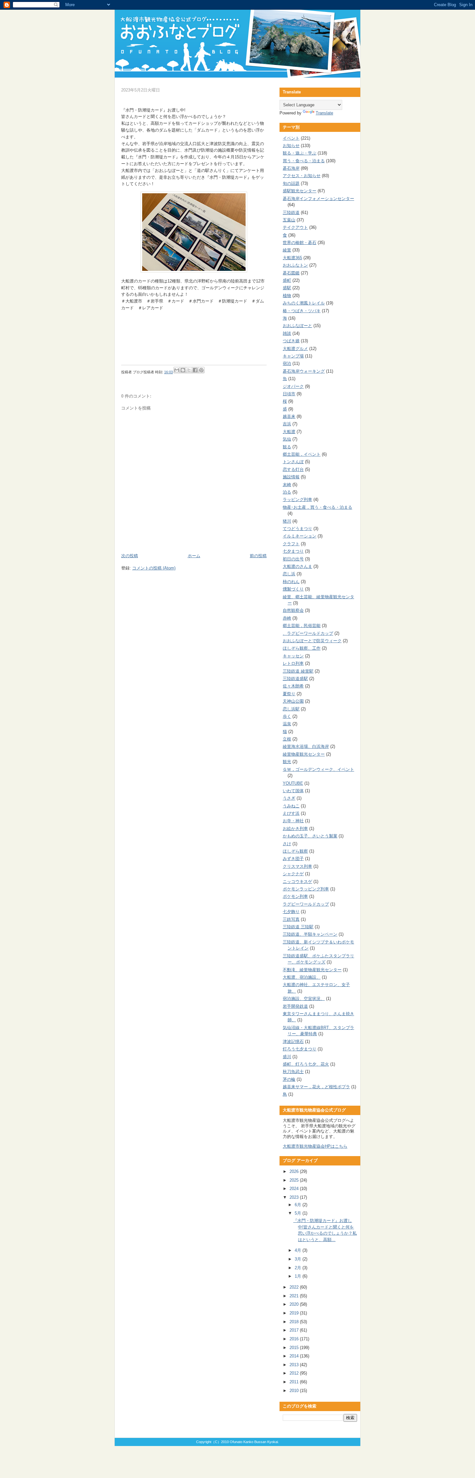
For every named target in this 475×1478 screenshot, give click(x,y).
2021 (295, 1295)
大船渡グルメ (295, 348)
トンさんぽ (293, 461)
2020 (295, 1304)
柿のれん (291, 581)
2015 (295, 1347)
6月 (298, 1204)
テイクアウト (295, 227)
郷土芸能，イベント (302, 454)
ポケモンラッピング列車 (306, 889)
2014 (295, 1356)
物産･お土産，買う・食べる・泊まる (317, 507)
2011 (295, 1381)
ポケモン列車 (295, 896)
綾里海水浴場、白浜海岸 (306, 746)
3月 (298, 1259)
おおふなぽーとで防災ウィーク (312, 640)
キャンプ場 (293, 356)
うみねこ (291, 805)
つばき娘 (291, 340)
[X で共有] (189, 370)
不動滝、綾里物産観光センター (312, 969)
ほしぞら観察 (295, 851)
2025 (295, 1180)
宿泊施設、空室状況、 (304, 998)
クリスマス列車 (297, 866)
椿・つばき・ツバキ (302, 310)
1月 (298, 1276)
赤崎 (287, 618)
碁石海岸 (291, 168)
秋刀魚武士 (293, 1071)
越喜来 (289, 416)
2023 (295, 1197)
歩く (287, 716)
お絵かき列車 (295, 828)
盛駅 (287, 287)
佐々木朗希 (293, 686)
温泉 (287, 723)
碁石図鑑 (291, 273)
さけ (287, 843)
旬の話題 (291, 183)
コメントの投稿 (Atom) (153, 568)
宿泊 (287, 363)
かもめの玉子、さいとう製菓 (310, 836)
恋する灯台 (293, 469)
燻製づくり (293, 589)
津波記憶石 (293, 1041)
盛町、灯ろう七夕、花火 (306, 1064)
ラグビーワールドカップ (306, 904)
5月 (298, 1213)
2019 (295, 1313)
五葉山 (289, 220)
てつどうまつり (297, 528)
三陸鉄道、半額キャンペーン (310, 934)
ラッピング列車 (297, 499)
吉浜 (287, 423)
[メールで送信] (177, 370)
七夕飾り (291, 911)
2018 (295, 1321)
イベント (291, 138)
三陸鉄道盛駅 (295, 678)
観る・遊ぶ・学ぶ (299, 153)
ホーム (194, 555)
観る (287, 446)
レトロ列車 (293, 663)
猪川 (287, 521)
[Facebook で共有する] (195, 370)
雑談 (287, 333)
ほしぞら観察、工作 (302, 648)
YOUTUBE (293, 783)
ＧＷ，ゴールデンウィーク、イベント (318, 769)
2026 (295, 1171)
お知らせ (291, 145)
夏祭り (289, 693)
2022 (295, 1287)
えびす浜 (291, 813)
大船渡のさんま (297, 566)
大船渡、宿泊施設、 (302, 977)
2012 (295, 1373)
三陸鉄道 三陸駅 (298, 926)
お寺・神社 (293, 820)
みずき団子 (293, 858)
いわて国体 (293, 790)
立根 (287, 739)
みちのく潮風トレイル (304, 303)
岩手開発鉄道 (295, 1006)
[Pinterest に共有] (201, 370)
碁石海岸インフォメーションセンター (318, 198)
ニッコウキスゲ (297, 881)
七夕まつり (293, 551)
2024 (295, 1188)
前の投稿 (258, 555)
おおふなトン (295, 265)
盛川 (287, 1056)
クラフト (291, 543)
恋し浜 (289, 573)
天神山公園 (293, 701)
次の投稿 (129, 555)
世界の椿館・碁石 (299, 242)
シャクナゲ (293, 873)
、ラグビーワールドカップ (308, 633)
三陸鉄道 (291, 212)
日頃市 (289, 393)
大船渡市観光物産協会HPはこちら (315, 1146)
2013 (295, 1364)
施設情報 (291, 476)
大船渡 (289, 431)
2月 (298, 1267)
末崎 (287, 484)
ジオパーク (293, 386)
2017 (295, 1330)
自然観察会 (293, 610)
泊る (287, 492)
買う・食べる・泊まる (304, 160)
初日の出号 (293, 559)
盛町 (287, 280)
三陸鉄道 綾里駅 (298, 671)
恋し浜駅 (291, 709)
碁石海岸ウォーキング (304, 371)
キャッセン (293, 656)
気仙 (287, 439)
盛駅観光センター (299, 190)
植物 (287, 295)
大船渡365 (292, 257)
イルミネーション (299, 536)
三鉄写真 (291, 919)
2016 (295, 1338)
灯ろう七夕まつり (299, 1049)
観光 (287, 761)
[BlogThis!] (183, 370)
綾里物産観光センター (304, 754)
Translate (324, 113)
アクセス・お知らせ (302, 175)
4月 (298, 1250)
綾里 (287, 250)
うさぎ (289, 798)
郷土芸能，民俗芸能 (302, 625)
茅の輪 (289, 1079)
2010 (295, 1390)
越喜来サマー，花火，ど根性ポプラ (316, 1086)
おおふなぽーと (297, 325)
